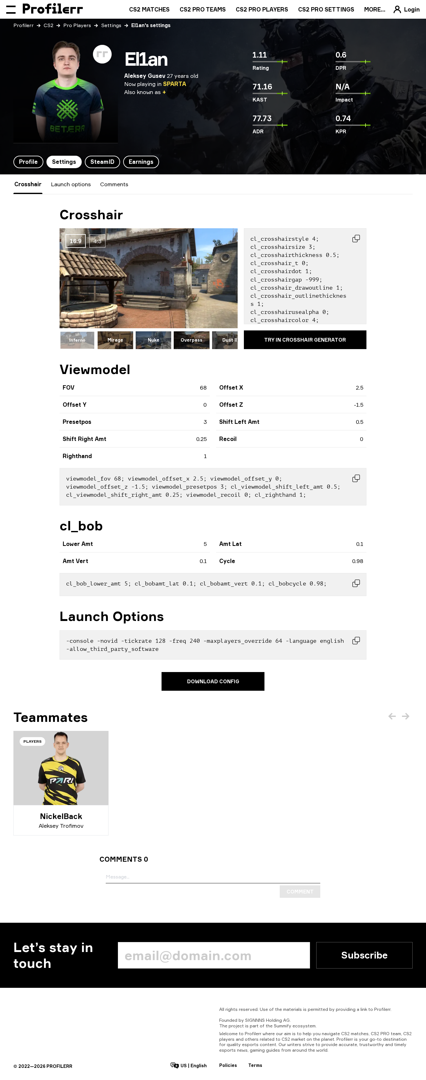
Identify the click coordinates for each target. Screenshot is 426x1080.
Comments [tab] (114, 184)
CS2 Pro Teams (203, 9)
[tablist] (86, 162)
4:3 (97, 241)
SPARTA (174, 83)
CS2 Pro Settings (326, 9)
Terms (255, 1065)
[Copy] (356, 238)
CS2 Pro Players (262, 9)
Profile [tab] (28, 161)
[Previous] (392, 716)
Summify (282, 1025)
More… (374, 9)
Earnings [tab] (141, 161)
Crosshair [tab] (27, 184)
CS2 (48, 25)
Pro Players (77, 25)
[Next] (406, 716)
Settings (111, 25)
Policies (228, 1065)
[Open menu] (11, 9)
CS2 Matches (149, 9)
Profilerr (23, 25)
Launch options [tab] (71, 184)
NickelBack (61, 816)
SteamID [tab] (102, 161)
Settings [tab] (64, 161)
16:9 (75, 241)
